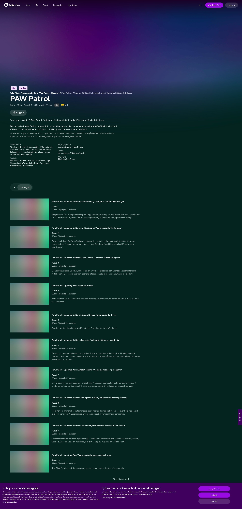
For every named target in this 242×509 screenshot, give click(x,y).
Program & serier (29, 93)
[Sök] (200, 5)
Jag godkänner (214, 489)
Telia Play (14, 93)
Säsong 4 (55, 93)
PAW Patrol (44, 93)
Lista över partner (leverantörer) (114, 498)
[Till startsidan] (12, 5)
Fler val (214, 501)
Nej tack (214, 495)
